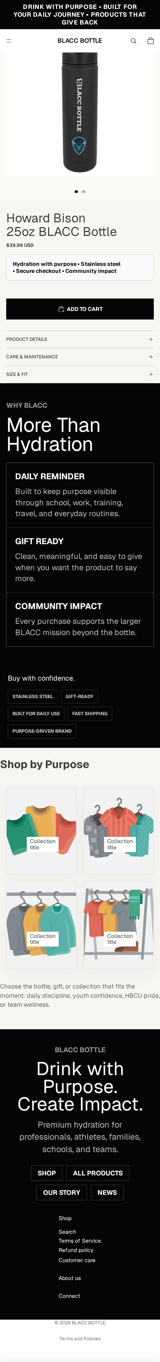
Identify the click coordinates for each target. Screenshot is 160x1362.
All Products (98, 1173)
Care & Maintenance (32, 357)
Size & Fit (17, 374)
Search (68, 1231)
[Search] (133, 40)
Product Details (26, 339)
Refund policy (76, 1250)
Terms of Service (80, 1240)
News (107, 1192)
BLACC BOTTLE (88, 1323)
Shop (47, 1173)
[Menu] (9, 41)
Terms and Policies (80, 1339)
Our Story (61, 1192)
